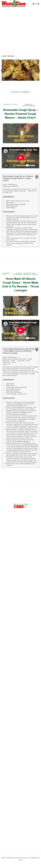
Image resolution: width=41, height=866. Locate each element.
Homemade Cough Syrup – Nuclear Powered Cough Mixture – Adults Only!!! (20, 113)
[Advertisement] (20, 30)
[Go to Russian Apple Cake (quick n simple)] (20, 70)
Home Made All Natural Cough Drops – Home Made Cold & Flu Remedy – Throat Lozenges (20, 284)
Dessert (18, 273)
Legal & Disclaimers (22, 858)
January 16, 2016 (10, 104)
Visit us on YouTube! (20, 504)
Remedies (29, 104)
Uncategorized (29, 105)
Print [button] (36, 177)
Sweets (35, 274)
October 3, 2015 (7, 274)
